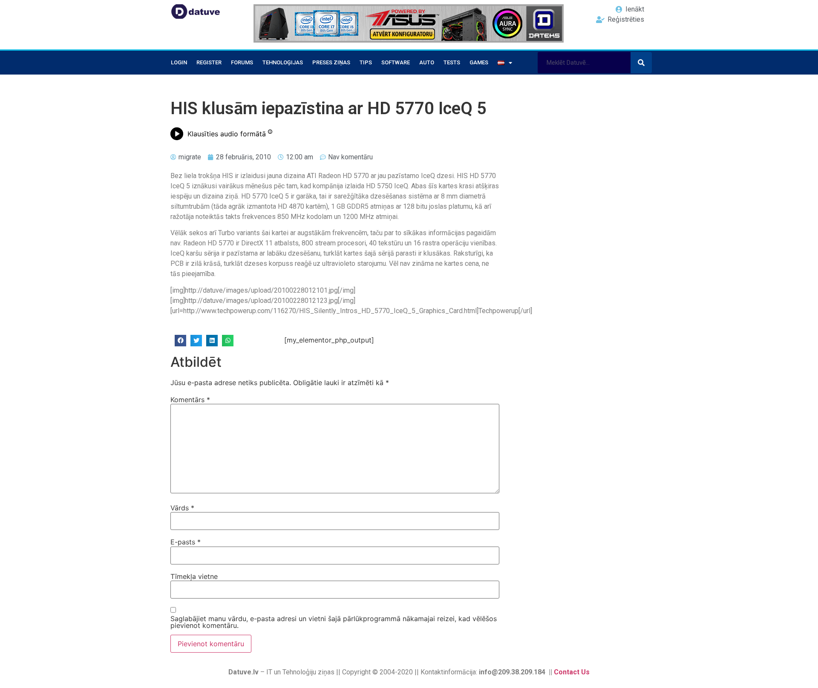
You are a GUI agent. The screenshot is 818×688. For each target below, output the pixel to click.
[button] (180, 340)
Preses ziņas (331, 62)
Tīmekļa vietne (194, 576)
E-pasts (185, 541)
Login (179, 62)
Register (209, 62)
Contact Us (572, 672)
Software (395, 62)
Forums (242, 62)
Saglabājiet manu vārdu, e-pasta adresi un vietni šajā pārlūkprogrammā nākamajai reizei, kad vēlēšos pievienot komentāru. (333, 622)
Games (478, 62)
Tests (452, 62)
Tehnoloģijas (282, 62)
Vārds (182, 507)
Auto (426, 62)
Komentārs (190, 399)
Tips (366, 62)
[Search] (641, 62)
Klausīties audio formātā (226, 134)
